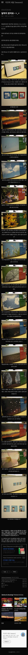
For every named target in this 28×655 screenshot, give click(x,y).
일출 (2, 583)
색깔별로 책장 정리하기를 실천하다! (8, 580)
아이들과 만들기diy (9, 560)
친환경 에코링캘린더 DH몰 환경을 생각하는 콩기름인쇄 (9, 549)
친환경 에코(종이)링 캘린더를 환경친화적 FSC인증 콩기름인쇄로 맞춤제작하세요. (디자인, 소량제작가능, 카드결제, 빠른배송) (9, 551)
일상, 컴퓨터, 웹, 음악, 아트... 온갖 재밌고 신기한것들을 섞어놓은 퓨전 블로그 (11, 637)
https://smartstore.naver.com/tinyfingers (12, 557)
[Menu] (2, 2)
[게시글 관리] (9, 572)
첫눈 (2, 586)
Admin (18, 652)
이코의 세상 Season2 (14, 2)
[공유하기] (7, 572)
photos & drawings (6, 577)
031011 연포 (4, 585)
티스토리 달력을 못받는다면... (7, 581)
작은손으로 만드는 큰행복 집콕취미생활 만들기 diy (13, 563)
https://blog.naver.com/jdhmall (11, 546)
